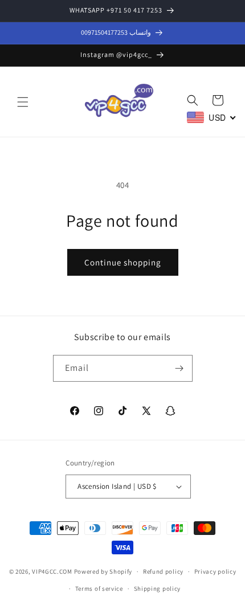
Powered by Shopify (103, 571)
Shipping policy (157, 588)
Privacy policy (215, 571)
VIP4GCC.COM (52, 571)
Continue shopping (122, 262)
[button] (22, 102)
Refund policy (163, 571)
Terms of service (99, 588)
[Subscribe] (179, 368)
